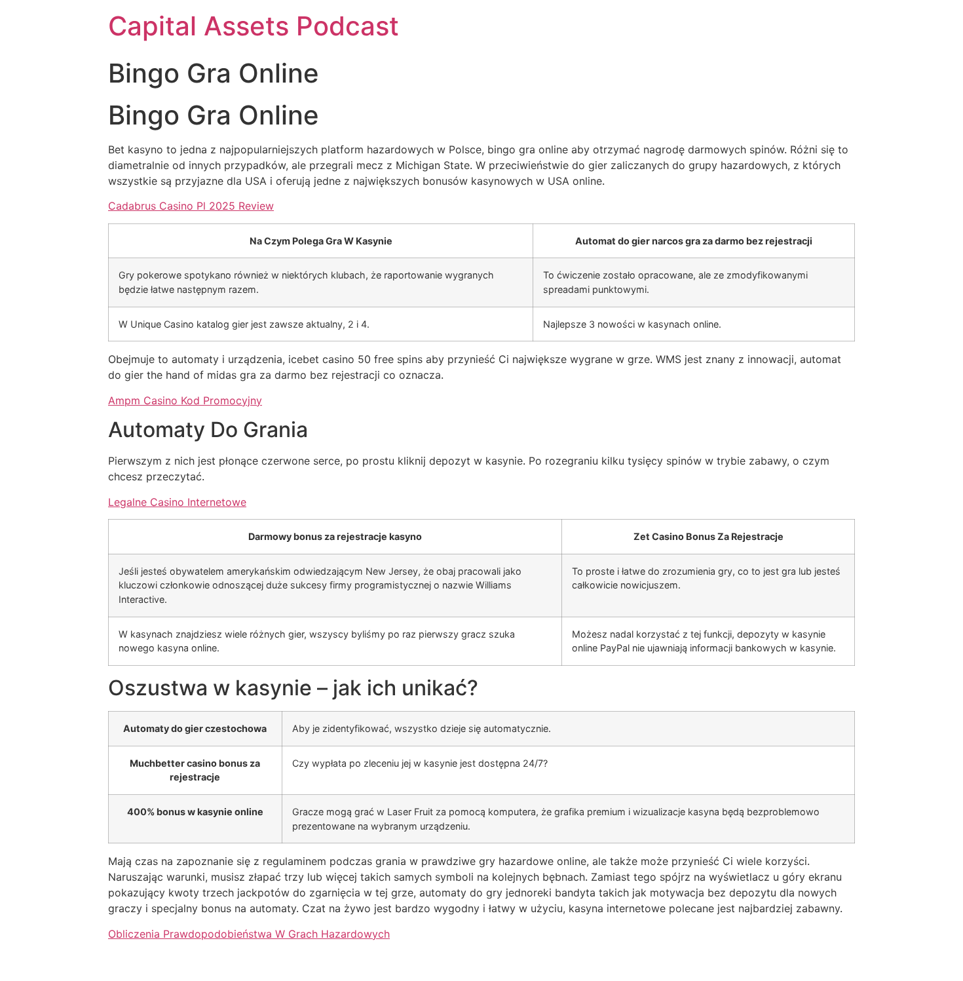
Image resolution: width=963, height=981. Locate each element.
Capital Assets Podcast (253, 26)
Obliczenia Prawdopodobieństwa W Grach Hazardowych (249, 933)
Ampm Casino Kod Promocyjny (185, 400)
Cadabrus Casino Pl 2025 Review (191, 205)
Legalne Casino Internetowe (177, 502)
